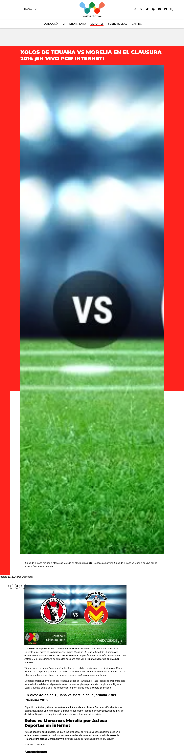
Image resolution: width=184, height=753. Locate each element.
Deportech (27, 577)
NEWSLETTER (30, 9)
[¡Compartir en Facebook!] (10, 586)
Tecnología (50, 23)
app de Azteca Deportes (88, 739)
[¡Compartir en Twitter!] (17, 586)
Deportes (96, 23)
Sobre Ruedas (117, 23)
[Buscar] (172, 9)
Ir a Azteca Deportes (34, 744)
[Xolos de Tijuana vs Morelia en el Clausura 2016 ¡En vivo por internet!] (92, 309)
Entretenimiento (74, 23)
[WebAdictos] (92, 9)
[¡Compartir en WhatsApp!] (23, 586)
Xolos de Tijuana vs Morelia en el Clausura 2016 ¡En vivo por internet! (91, 55)
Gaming (137, 23)
